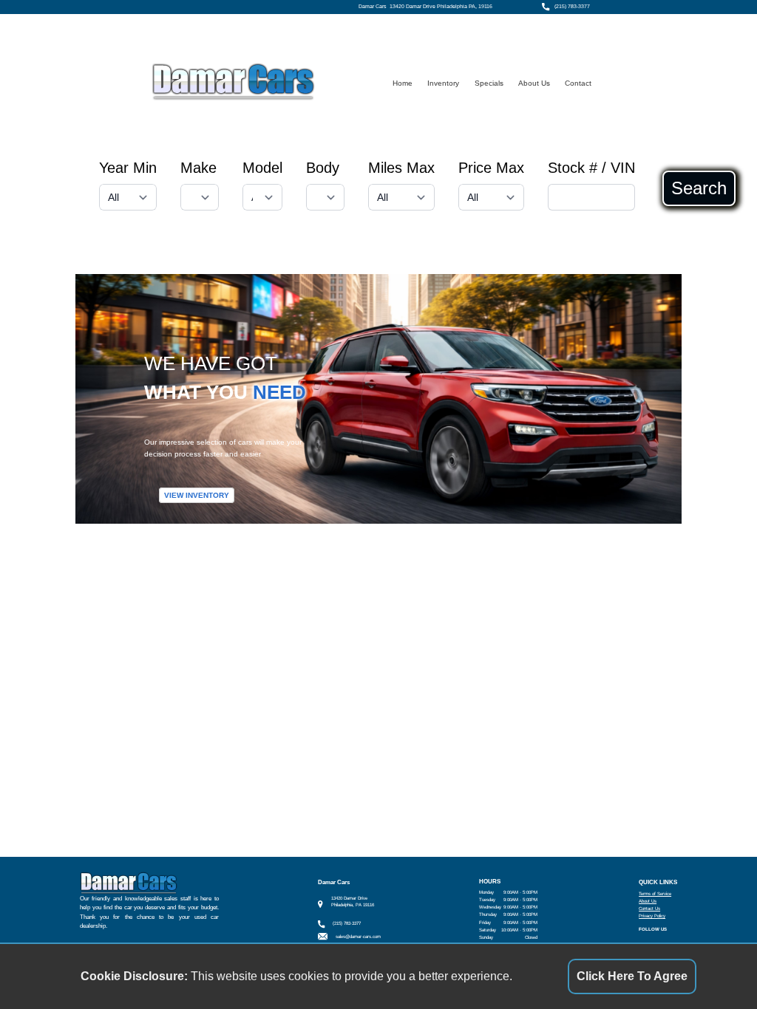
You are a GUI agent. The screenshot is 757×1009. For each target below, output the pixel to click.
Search (699, 188)
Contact (578, 83)
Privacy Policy (652, 915)
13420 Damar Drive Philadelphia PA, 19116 (441, 7)
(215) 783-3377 (572, 7)
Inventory (443, 83)
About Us (534, 83)
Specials (489, 83)
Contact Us (649, 908)
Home (403, 83)
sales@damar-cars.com (358, 936)
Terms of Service (655, 893)
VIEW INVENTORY (196, 495)
